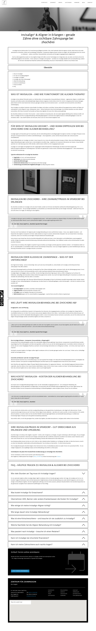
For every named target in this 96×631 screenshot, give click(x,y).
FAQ (15, 87)
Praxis (60, 2)
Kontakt (90, 2)
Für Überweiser (77, 595)
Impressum (76, 592)
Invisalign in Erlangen (19, 78)
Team (49, 594)
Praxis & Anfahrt (18, 85)
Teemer (59, 457)
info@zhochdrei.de (31, 596)
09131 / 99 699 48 (38, 457)
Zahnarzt (53, 2)
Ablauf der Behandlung (19, 81)
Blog (83, 2)
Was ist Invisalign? (18, 74)
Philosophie (64, 590)
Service (62, 592)
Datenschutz (77, 594)
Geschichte (63, 594)
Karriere (76, 2)
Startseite (44, 2)
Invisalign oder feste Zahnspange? (22, 79)
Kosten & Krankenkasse (19, 83)
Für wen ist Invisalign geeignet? (21, 76)
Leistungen (68, 2)
